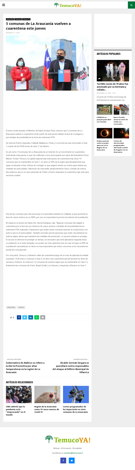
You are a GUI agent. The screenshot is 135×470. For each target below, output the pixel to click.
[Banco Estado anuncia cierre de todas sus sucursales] (121, 109)
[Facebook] (63, 460)
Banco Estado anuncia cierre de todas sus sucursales (121, 120)
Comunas (18, 19)
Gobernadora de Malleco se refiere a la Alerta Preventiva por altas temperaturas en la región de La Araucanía (25, 367)
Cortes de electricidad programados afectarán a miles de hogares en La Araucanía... (121, 147)
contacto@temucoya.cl (73, 453)
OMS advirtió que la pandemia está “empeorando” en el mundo (15, 411)
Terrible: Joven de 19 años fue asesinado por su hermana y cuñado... (112, 87)
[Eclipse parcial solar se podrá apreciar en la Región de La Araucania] (104, 133)
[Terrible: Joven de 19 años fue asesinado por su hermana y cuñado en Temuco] (113, 70)
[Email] (72, 460)
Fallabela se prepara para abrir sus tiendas (104, 119)
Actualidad (10, 19)
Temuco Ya (26, 19)
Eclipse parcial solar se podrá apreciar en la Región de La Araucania (103, 145)
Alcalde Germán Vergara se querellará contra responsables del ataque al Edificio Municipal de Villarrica (70, 367)
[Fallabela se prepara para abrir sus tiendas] (104, 109)
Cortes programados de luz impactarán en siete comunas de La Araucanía (75, 409)
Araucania (11, 307)
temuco (21, 307)
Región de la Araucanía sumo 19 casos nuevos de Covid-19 (46, 409)
